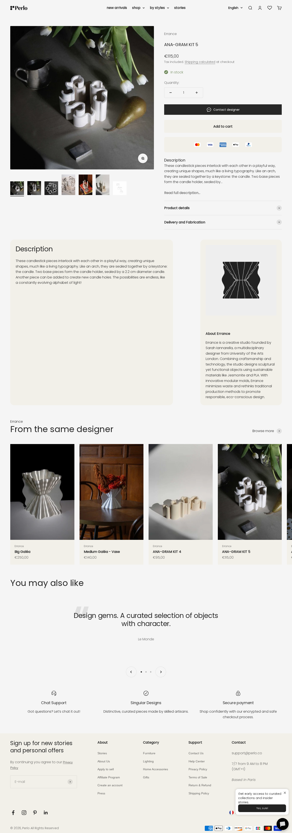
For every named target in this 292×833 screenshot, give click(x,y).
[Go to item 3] (51, 188)
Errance (170, 33)
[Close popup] (284, 792)
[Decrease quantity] (170, 92)
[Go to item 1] (17, 188)
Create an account (109, 785)
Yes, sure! (262, 808)
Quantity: (171, 82)
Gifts (146, 777)
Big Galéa (22, 551)
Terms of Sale (198, 777)
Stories (102, 753)
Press (101, 793)
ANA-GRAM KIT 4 (167, 551)
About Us (103, 761)
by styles (157, 7)
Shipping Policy (199, 793)
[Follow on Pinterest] (35, 813)
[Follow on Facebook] (13, 813)
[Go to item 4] (68, 185)
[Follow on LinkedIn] (46, 813)
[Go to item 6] (102, 185)
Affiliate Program (108, 777)
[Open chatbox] (283, 824)
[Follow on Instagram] (24, 813)
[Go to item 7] (120, 188)
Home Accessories (155, 769)
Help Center (197, 761)
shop (136, 7)
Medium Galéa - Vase (102, 551)
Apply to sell (105, 769)
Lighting (148, 761)
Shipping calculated (200, 62)
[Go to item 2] (34, 188)
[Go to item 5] (85, 185)
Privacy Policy (198, 769)
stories (180, 7)
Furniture (149, 753)
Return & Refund (200, 785)
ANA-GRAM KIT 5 (236, 551)
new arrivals (117, 7)
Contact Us (196, 753)
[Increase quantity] (196, 92)
